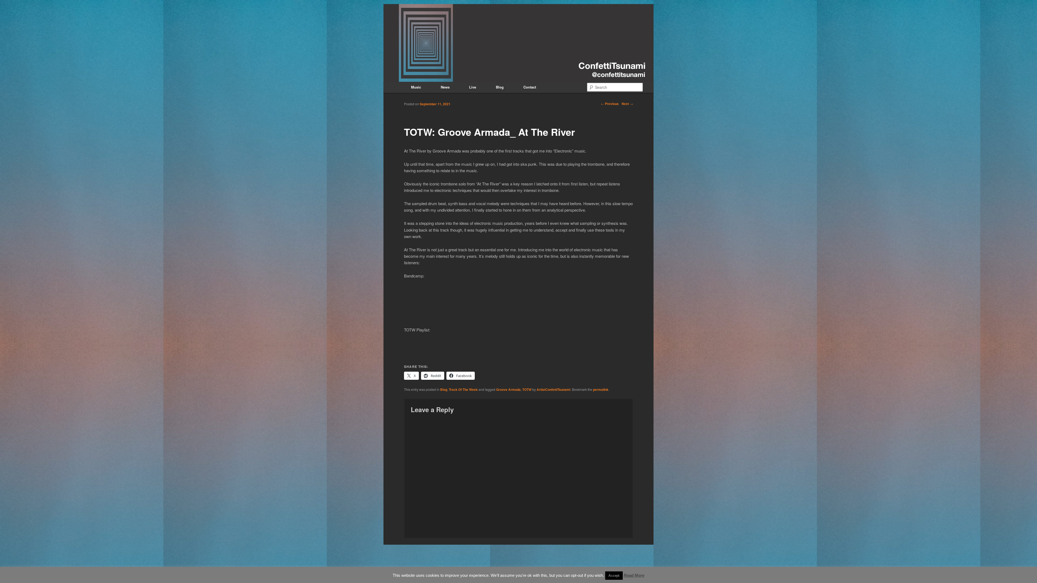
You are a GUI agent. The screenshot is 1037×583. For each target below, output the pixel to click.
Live (472, 87)
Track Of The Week (463, 389)
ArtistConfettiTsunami (553, 389)
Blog (500, 87)
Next (627, 103)
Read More (634, 575)
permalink (600, 389)
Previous (610, 103)
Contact (529, 87)
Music (416, 87)
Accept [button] (613, 576)
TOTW (526, 389)
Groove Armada (508, 389)
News (445, 87)
